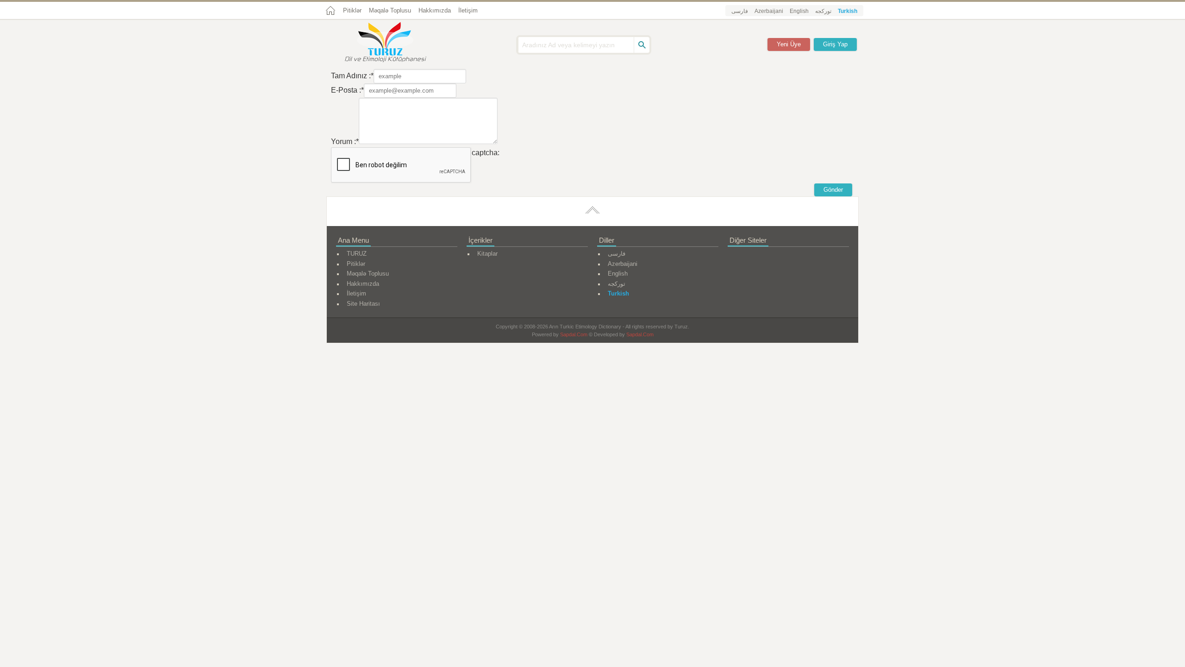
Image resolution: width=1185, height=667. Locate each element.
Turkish (847, 11)
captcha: (485, 153)
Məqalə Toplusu (390, 10)
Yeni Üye (789, 44)
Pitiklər (352, 10)
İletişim (468, 10)
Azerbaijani (769, 11)
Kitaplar (487, 253)
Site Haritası (363, 303)
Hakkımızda (434, 10)
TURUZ (357, 253)
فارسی (739, 11)
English (799, 11)
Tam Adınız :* (352, 76)
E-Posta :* (347, 90)
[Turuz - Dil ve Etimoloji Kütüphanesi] (396, 43)
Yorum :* (345, 141)
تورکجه (823, 11)
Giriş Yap (835, 44)
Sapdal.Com (573, 334)
